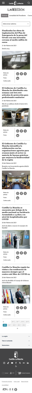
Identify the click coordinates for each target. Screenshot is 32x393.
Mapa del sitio (24, 381)
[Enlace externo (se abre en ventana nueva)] (12, 389)
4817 (17, 322)
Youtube (12, 363)
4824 (23, 325)
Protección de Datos (7, 381)
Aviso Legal (17, 381)
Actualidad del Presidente (17, 15)
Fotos (5, 78)
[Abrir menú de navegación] (3, 3)
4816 (13, 322)
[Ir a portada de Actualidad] (16, 9)
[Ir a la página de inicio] (16, 3)
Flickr (24, 363)
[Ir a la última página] (16, 328)
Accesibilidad (5, 385)
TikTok (8, 363)
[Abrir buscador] (29, 3)
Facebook (16, 363)
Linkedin (28, 363)
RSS (16, 366)
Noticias (4, 15)
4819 (27, 322)
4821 (9, 325)
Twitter (20, 363)
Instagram (4, 363)
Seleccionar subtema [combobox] (9, 24)
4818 (22, 322)
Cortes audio (7, 81)
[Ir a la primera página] (5, 322)
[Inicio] (16, 355)
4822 (14, 325)
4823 (19, 325)
